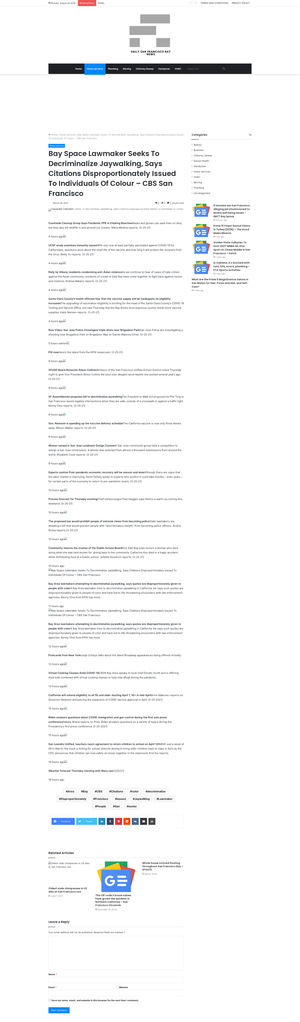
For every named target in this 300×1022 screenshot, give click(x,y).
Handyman (164, 68)
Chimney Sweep (144, 68)
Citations (117, 791)
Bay (85, 791)
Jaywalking (142, 799)
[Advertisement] (150, 103)
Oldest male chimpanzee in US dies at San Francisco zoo (67, 890)
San (117, 806)
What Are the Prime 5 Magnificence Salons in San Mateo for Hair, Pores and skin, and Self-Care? (220, 283)
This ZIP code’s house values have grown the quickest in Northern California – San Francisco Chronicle (113, 900)
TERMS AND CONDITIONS (214, 3)
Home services (95, 68)
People (101, 806)
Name (52, 974)
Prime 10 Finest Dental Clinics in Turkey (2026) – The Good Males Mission (231, 229)
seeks (132, 806)
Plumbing (113, 68)
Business (199, 150)
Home (78, 68)
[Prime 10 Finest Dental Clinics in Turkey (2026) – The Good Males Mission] (201, 230)
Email (52, 987)
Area (71, 791)
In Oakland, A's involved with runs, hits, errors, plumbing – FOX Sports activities (231, 266)
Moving (127, 68)
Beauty (198, 144)
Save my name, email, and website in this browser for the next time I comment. (95, 1000)
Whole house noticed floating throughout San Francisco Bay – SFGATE (162, 866)
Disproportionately (73, 799)
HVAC (178, 68)
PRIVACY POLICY (241, 3)
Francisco (101, 799)
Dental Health (201, 160)
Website (123, 987)
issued (121, 799)
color (135, 791)
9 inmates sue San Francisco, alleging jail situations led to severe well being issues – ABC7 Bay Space (231, 211)
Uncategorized (202, 193)
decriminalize (156, 791)
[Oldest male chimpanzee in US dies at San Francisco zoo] (69, 873)
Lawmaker (165, 799)
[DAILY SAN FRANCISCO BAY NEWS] (150, 35)
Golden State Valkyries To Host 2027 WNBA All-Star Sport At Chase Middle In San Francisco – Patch (152, 3)
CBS (99, 791)
